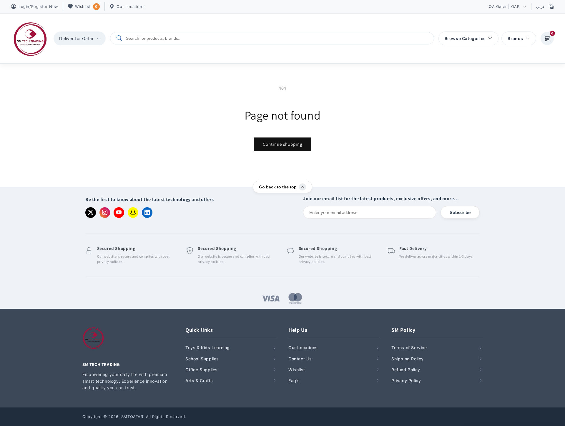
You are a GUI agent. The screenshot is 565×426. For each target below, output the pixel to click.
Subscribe (460, 212)
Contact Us (300, 358)
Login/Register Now (38, 6)
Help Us (297, 329)
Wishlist (86, 6)
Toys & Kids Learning (207, 347)
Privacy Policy (406, 380)
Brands (515, 38)
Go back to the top (278, 187)
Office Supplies (201, 369)
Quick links (199, 329)
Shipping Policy (407, 358)
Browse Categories (465, 38)
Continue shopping (283, 144)
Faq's (294, 380)
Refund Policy (405, 369)
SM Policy (403, 329)
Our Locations (130, 6)
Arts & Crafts (199, 380)
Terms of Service (409, 347)
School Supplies (202, 358)
